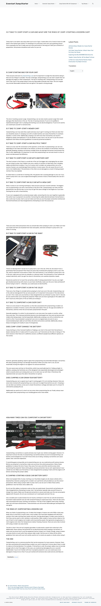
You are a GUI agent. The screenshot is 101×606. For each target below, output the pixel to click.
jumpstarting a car (27, 75)
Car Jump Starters (12, 585)
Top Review (84, 3)
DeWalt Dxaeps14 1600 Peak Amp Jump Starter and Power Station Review (26, 589)
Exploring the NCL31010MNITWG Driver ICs (81, 54)
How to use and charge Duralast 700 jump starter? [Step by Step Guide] (26, 587)
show (16, 557)
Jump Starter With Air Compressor (68, 3)
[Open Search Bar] (93, 3)
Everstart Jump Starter (17, 4)
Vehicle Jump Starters (23, 585)
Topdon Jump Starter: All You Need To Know (81, 57)
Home (36, 3)
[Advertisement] (47, 17)
